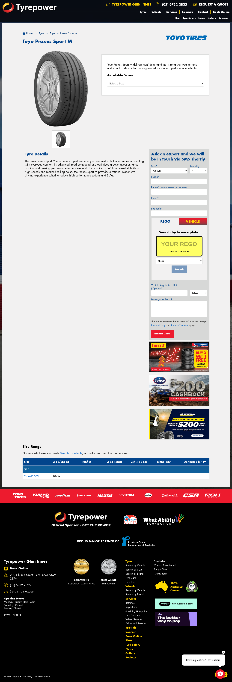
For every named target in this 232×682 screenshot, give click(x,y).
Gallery (212, 17)
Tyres (143, 12)
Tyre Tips (130, 582)
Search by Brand (134, 573)
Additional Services (135, 623)
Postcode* (156, 208)
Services (171, 12)
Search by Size (133, 569)
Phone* (169, 187)
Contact (203, 12)
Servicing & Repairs (136, 611)
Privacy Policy (158, 325)
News (201, 17)
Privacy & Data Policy (22, 676)
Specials (187, 12)
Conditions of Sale (42, 676)
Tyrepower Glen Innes (131, 4)
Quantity (194, 166)
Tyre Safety (189, 17)
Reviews (223, 17)
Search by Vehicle (135, 565)
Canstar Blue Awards (165, 565)
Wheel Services (133, 619)
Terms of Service (179, 325)
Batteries (129, 603)
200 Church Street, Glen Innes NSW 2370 (33, 576)
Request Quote (162, 333)
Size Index (159, 561)
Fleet (177, 17)
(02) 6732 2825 (174, 4)
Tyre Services (132, 615)
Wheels (156, 12)
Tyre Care (130, 578)
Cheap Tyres (160, 573)
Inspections (131, 607)
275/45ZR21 (31, 476)
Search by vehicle (71, 453)
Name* (155, 177)
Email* (155, 198)
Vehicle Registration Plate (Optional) (164, 287)
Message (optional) (161, 299)
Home (29, 33)
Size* (154, 166)
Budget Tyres (161, 569)
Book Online (221, 12)
